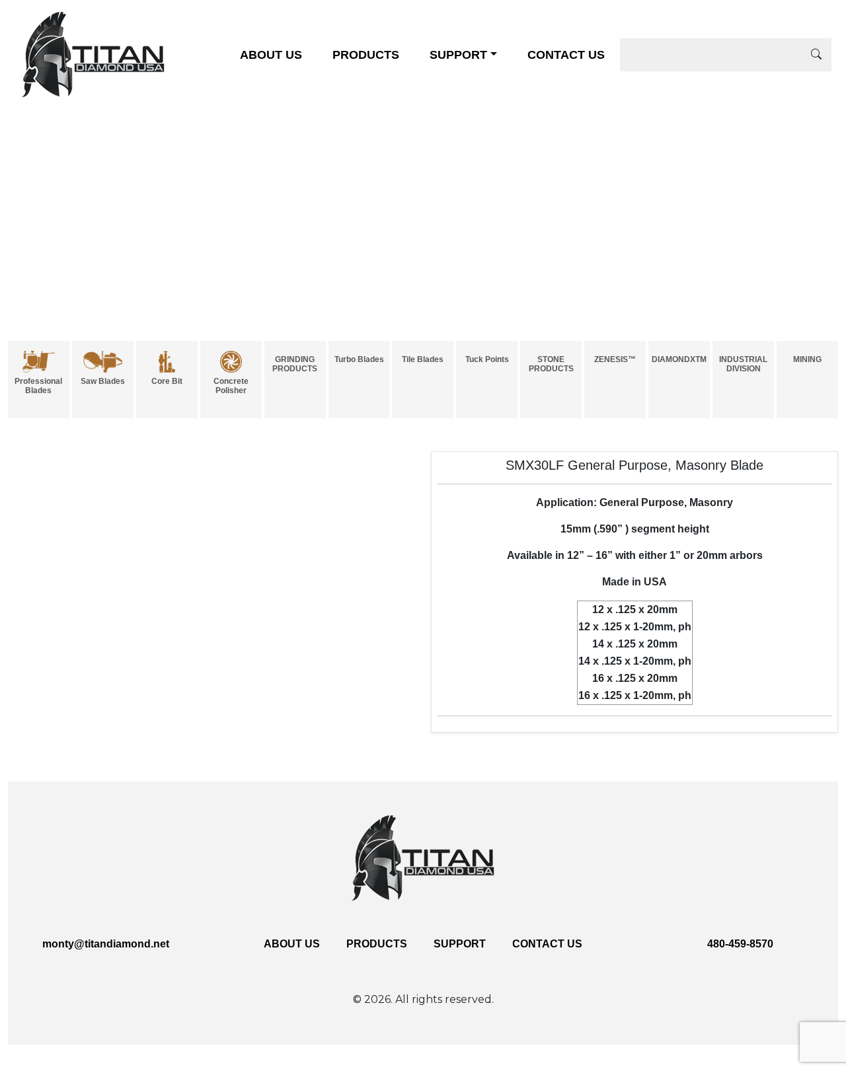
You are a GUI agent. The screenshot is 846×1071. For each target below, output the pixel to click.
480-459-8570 (740, 943)
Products (365, 54)
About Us (271, 54)
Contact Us (566, 54)
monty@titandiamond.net (105, 943)
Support (458, 54)
